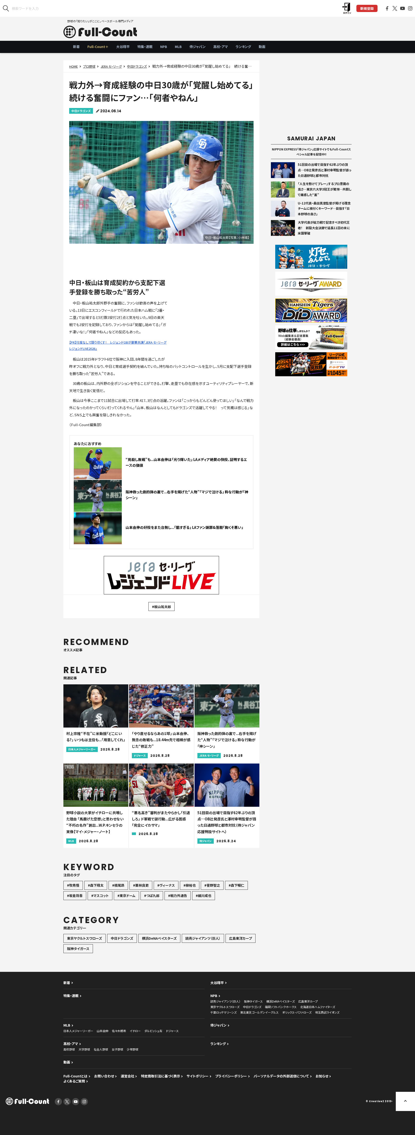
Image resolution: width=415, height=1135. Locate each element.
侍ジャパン (197, 46)
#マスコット (100, 895)
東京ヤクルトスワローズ (84, 938)
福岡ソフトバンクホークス (281, 1007)
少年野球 (132, 1049)
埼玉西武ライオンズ (327, 1012)
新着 (76, 46)
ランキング (243, 46)
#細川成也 (203, 895)
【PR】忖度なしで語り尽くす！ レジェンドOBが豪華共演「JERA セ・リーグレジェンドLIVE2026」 (117, 345)
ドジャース (172, 1031)
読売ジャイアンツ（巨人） (202, 938)
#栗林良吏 (141, 885)
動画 (262, 46)
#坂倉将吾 (75, 895)
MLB (178, 46)
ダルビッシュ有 (153, 1031)
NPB (163, 46)
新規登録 (367, 8)
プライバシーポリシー (231, 1076)
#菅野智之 (212, 885)
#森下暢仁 (236, 885)
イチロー (135, 1031)
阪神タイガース (78, 948)
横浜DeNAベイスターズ (159, 938)
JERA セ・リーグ (111, 66)
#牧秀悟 (73, 885)
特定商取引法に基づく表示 (160, 1076)
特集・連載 (145, 46)
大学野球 (84, 1049)
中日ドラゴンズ (137, 66)
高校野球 (69, 1049)
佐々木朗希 (119, 1031)
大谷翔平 (123, 46)
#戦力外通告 (177, 895)
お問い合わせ (104, 1076)
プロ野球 (89, 66)
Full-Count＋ (98, 46)
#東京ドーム (126, 895)
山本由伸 (102, 1031)
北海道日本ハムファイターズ (317, 1007)
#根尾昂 (118, 885)
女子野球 (117, 1049)
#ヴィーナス (166, 885)
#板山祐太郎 (161, 606)
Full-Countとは (75, 1076)
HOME (73, 66)
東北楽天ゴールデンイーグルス (259, 1012)
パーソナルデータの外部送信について (281, 1076)
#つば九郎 (151, 895)
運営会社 (127, 1076)
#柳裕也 (189, 885)
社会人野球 (101, 1049)
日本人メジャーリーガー (78, 1031)
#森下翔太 (96, 885)
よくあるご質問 (74, 1081)
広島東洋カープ (240, 938)
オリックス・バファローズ (296, 1012)
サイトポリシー (197, 1076)
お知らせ (322, 1076)
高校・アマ (220, 46)
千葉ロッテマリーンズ (223, 1012)
